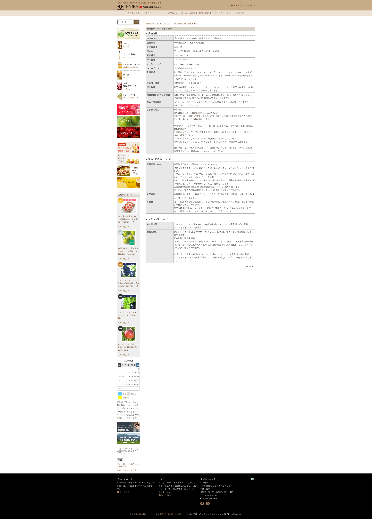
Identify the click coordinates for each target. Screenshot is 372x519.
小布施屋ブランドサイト (244, 5)
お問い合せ (204, 13)
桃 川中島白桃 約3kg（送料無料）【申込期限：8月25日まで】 (128, 219)
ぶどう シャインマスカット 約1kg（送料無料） (128, 315)
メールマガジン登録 (222, 13)
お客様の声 (239, 13)
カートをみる (134, 13)
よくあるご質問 (188, 13)
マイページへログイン (153, 13)
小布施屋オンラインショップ (159, 23)
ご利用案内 (172, 13)
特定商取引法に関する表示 (186, 23)
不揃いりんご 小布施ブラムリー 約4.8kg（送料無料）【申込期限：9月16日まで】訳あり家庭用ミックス (128, 251)
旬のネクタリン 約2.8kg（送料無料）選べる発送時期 (128, 347)
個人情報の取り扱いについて (142, 514)
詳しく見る (124, 492)
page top (249, 266)
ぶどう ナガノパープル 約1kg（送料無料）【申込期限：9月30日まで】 (128, 283)
